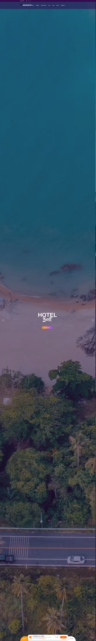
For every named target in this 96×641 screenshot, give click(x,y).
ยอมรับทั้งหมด (63, 637)
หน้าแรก (33, 5)
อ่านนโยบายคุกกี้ (42, 638)
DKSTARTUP (27, 5)
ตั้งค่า (57, 637)
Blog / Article (43, 5)
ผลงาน (53, 5)
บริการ (49, 5)
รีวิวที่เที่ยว (37, 5)
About (58, 5)
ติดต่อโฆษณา (63, 5)
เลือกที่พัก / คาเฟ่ (47, 327)
